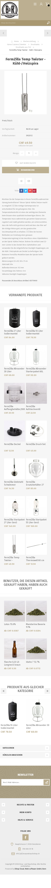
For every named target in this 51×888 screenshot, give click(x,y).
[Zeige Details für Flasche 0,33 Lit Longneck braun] (14, 648)
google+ (34, 191)
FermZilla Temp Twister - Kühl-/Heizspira (12, 560)
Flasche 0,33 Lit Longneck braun (12, 663)
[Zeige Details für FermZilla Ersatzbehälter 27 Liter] (36, 468)
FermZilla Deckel (12, 444)
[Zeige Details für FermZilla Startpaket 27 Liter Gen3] (14, 506)
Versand (29, 146)
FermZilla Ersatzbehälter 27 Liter (35, 485)
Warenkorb (47, 4)
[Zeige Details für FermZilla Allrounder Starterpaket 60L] (36, 355)
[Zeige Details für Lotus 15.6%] (14, 611)
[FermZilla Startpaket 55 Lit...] (3, 33)
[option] (12, 716)
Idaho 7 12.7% (33, 662)
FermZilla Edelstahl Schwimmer (13, 483)
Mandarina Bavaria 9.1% (35, 625)
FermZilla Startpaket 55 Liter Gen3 (36, 521)
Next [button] (47, 691)
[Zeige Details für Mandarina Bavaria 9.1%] (36, 611)
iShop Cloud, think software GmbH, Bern (30, 869)
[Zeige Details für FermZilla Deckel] (14, 431)
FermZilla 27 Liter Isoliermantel (12, 332)
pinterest (30, 191)
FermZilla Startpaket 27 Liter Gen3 (14, 521)
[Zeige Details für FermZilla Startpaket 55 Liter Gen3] (36, 506)
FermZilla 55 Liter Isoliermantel (34, 332)
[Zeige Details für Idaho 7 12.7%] (36, 648)
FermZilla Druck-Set (36, 444)
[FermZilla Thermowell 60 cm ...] (47, 33)
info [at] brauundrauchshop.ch (28, 854)
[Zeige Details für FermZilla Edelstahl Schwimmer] (14, 468)
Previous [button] (3, 691)
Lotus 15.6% (10, 624)
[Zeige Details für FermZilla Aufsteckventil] (36, 393)
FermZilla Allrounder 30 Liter (14, 370)
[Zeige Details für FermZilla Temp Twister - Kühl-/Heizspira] (14, 544)
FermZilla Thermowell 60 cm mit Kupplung (35, 560)
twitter (26, 191)
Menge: (16, 153)
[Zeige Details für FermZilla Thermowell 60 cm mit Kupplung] (36, 544)
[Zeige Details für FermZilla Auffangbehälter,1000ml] (14, 393)
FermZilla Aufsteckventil (33, 407)
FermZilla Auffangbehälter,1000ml (14, 407)
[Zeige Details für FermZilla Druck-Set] (36, 431)
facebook (21, 191)
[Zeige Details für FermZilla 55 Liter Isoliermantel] (36, 317)
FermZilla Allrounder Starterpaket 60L (36, 370)
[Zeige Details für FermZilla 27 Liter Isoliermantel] (14, 317)
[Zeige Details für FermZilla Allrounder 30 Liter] (14, 355)
